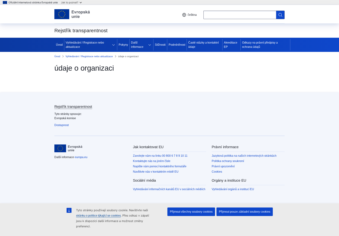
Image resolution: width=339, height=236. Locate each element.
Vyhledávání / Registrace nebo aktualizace (85, 44)
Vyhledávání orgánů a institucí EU (233, 189)
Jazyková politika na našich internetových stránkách (244, 155)
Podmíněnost (177, 44)
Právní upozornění (223, 166)
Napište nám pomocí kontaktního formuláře (159, 166)
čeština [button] (192, 14)
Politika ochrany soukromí (228, 161)
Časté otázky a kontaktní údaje (203, 44)
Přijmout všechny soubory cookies (191, 211)
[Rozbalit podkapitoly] (114, 45)
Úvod (59, 44)
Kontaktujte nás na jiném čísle (151, 161)
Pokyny (123, 44)
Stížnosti (160, 44)
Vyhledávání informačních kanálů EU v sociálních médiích (169, 189)
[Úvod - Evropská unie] (72, 14)
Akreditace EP (230, 44)
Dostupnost (61, 125)
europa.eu (81, 157)
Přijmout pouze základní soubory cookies (244, 211)
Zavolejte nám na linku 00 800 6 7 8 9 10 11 (160, 155)
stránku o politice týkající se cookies (98, 215)
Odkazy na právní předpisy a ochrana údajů (260, 44)
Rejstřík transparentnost (73, 107)
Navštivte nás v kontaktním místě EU (156, 171)
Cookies (217, 171)
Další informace (137, 44)
